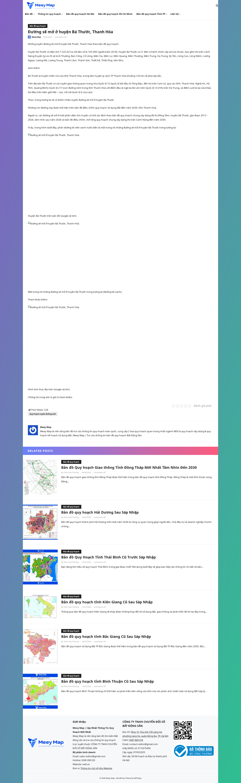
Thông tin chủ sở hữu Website (96, 768)
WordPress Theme (123, 778)
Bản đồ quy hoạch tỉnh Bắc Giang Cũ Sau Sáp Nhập (106, 636)
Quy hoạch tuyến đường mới (43, 414)
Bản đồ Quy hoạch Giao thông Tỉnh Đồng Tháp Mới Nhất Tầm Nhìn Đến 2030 (129, 467)
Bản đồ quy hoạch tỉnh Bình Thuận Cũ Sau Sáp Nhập (107, 681)
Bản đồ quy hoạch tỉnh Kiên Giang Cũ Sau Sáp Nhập (107, 602)
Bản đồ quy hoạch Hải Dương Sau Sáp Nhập (100, 512)
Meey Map (36, 37)
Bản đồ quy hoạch (38, 26)
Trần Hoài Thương (71, 472)
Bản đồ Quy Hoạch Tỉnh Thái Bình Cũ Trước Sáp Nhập (108, 557)
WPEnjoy (138, 778)
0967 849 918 (136, 740)
